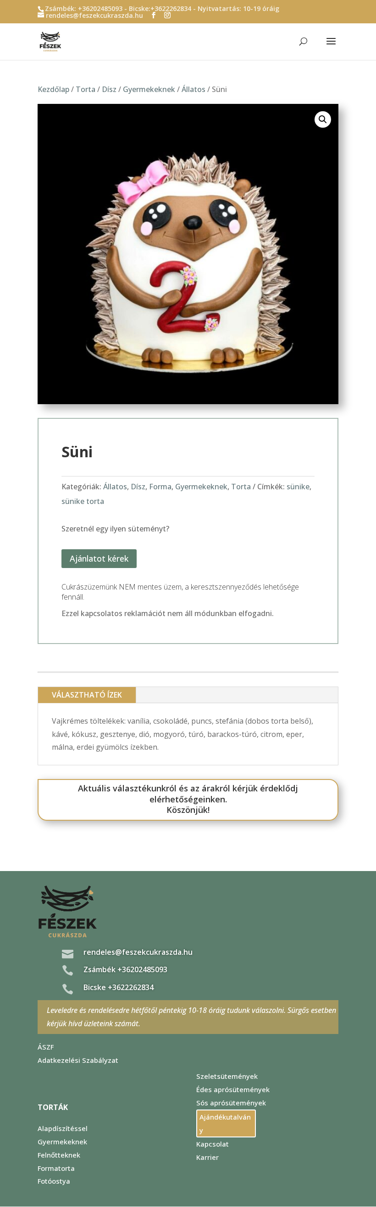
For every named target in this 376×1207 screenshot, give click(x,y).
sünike (298, 487)
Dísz (109, 89)
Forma (160, 487)
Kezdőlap (53, 89)
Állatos (193, 89)
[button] (323, 119)
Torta (85, 89)
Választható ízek (87, 695)
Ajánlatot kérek (99, 558)
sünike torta (82, 501)
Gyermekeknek (149, 89)
